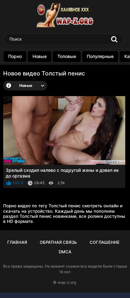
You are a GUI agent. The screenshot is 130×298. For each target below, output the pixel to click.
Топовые (66, 56)
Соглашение (105, 242)
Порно (15, 56)
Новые (39, 56)
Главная (17, 242)
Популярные (100, 56)
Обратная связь (58, 242)
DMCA (65, 251)
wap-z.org (67, 282)
